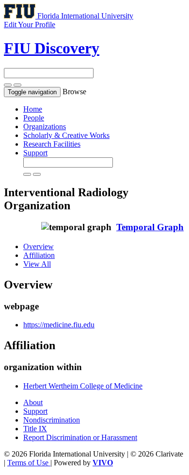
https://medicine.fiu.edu (58, 325)
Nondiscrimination (51, 420)
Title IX (35, 428)
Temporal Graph (150, 227)
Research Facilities (51, 144)
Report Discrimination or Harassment (80, 437)
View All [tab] (37, 264)
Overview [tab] (38, 246)
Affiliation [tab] (39, 255)
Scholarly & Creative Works (66, 135)
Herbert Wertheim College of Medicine (82, 386)
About (33, 402)
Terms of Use (28, 462)
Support (35, 153)
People (33, 118)
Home (32, 109)
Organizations (44, 126)
